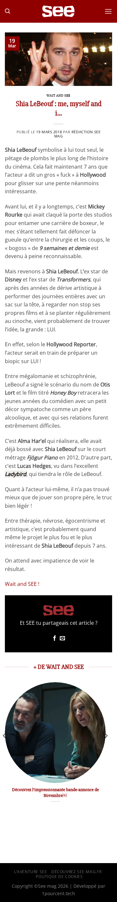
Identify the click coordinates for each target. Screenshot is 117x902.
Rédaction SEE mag (77, 133)
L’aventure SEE (30, 871)
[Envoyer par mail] (62, 638)
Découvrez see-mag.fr (76, 871)
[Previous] (4, 749)
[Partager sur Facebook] (54, 638)
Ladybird (15, 474)
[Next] (106, 749)
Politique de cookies (59, 876)
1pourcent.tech (58, 893)
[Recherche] (7, 11)
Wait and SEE (58, 95)
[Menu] (108, 11)
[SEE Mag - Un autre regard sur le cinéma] (58, 11)
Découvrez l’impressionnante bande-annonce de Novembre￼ (55, 792)
